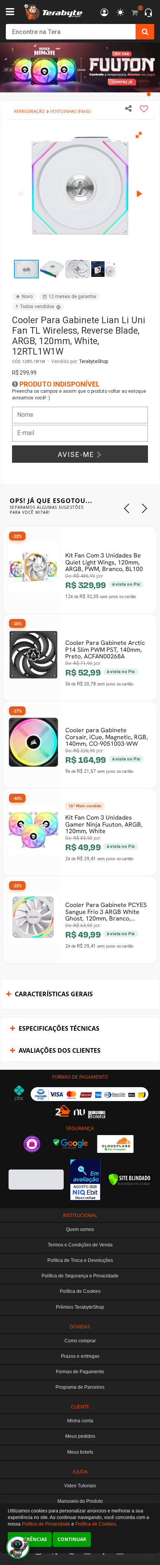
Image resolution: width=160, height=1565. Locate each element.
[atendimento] (148, 13)
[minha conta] (104, 13)
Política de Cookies (95, 1524)
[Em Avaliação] (85, 1179)
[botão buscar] (145, 31)
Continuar (71, 1539)
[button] (139, 134)
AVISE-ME (77, 454)
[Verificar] (129, 1179)
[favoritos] (120, 13)
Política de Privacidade (46, 1524)
